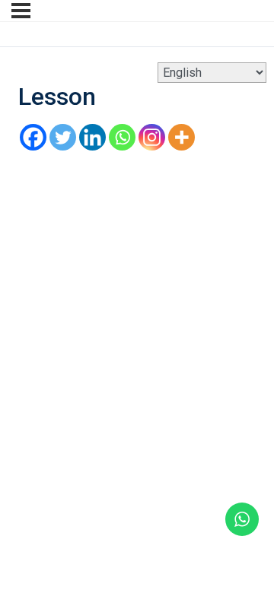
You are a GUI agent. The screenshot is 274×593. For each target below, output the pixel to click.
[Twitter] (62, 137)
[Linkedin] (92, 137)
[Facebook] (33, 137)
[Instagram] (152, 137)
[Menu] (21, 10)
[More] (181, 137)
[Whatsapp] (122, 137)
